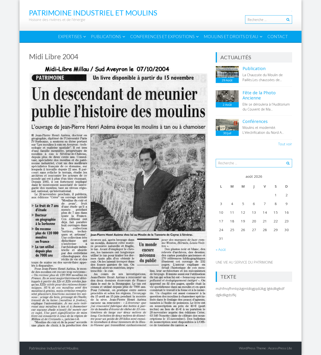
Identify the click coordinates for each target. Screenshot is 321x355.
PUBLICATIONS (106, 36)
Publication (254, 68)
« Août (221, 249)
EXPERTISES (70, 36)
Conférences (255, 121)
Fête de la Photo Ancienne (259, 95)
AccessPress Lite (280, 348)
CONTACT (277, 36)
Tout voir (285, 144)
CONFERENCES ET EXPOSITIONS (162, 36)
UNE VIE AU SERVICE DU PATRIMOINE (244, 262)
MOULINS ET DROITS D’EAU (231, 36)
